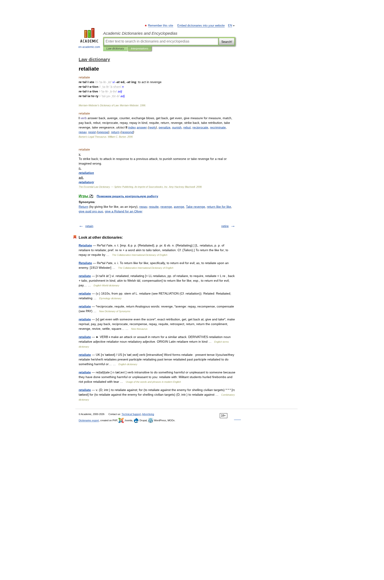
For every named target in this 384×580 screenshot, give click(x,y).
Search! (226, 41)
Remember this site (160, 25)
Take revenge (195, 206)
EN (230, 25)
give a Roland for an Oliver (123, 211)
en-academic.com (89, 47)
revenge (166, 206)
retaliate (85, 276)
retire (225, 226)
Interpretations (139, 48)
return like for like (219, 206)
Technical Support (131, 414)
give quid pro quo (91, 211)
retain (89, 226)
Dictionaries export (89, 420)
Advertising (148, 414)
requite (154, 206)
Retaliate (85, 245)
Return (83, 206)
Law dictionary (115, 48)
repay (143, 206)
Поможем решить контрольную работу (127, 196)
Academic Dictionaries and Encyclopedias (140, 33)
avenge (179, 206)
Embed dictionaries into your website (201, 25)
